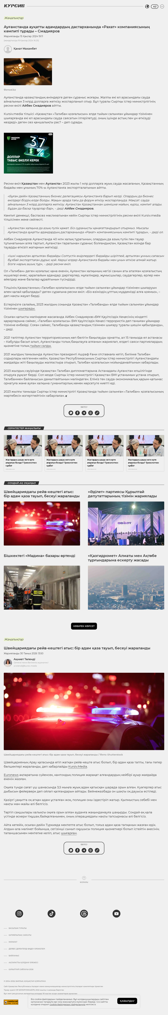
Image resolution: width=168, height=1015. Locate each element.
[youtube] (116, 914)
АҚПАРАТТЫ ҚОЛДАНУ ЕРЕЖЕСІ (23, 963)
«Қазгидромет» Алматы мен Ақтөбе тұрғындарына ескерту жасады (122, 558)
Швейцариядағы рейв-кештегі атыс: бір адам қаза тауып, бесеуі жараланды (42, 494)
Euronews (11, 775)
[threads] (84, 914)
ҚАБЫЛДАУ (127, 1000)
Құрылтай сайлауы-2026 (21, 970)
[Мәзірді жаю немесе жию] (162, 6)
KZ (154, 6)
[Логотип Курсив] (14, 5)
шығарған (69, 833)
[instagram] (19, 914)
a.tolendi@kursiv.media (25, 666)
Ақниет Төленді (24, 659)
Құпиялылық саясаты (20, 935)
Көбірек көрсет (84, 626)
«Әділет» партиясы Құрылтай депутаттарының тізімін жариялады (122, 494)
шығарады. (26, 308)
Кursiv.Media (77, 766)
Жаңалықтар (13, 18)
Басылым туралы (18, 928)
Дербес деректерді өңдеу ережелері (27, 949)
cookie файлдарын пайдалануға (67, 1004)
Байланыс (14, 956)
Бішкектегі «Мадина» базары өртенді (39, 556)
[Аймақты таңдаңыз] (147, 6)
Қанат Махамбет (25, 48)
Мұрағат (13, 942)
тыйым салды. (41, 346)
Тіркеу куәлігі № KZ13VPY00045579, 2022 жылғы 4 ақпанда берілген (34, 990)
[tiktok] (51, 914)
